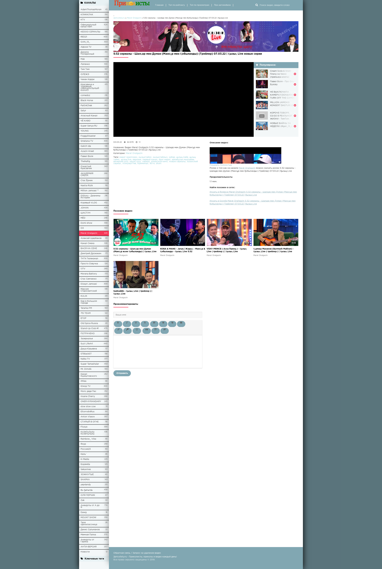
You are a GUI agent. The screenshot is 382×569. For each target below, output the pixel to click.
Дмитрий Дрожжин (91, 253)
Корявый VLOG (89, 203)
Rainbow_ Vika (88, 439)
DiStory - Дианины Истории (90, 197)
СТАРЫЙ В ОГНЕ (90, 422)
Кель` (84, 454)
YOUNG (85, 131)
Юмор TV (86, 386)
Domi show (86, 223)
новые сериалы (177, 161)
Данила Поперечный (87, 53)
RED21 (84, 37)
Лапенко (85, 64)
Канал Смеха (87, 243)
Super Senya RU (89, 126)
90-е (152, 163)
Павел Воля (87, 156)
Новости (85, 552)
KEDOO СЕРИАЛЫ (90, 32)
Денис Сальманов (90, 529)
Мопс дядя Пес (88, 391)
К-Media (85, 459)
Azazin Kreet (87, 151)
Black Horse (87, 100)
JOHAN (84, 208)
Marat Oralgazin (89, 233)
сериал (146, 161)
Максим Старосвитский (89, 290)
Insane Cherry (88, 396)
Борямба (85, 464)
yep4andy (86, 485)
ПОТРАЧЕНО (88, 333)
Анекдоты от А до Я (90, 506)
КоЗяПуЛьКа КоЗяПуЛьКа (87, 433)
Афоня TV (86, 47)
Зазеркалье (87, 339)
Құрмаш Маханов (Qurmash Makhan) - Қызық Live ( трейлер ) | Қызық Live (273, 250)
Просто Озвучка (89, 264)
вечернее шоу (120, 161)
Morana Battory (89, 274)
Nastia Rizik (87, 185)
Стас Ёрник (87, 180)
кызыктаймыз (160, 157)
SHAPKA (85, 479)
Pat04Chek (86, 105)
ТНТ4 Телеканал (89, 258)
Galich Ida (86, 146)
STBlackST (86, 354)
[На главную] (132, 5)
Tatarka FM (86, 308)
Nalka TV (85, 359)
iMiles (83, 381)
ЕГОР (83, 318)
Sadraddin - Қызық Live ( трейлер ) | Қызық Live (132, 292)
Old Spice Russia (89, 323)
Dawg (84, 512)
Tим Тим (85, 69)
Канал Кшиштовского (89, 375)
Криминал (142, 163)
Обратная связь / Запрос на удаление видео (137, 553)
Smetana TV (87, 141)
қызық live (126, 160)
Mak (83, 59)
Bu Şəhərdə (87, 490)
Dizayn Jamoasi (89, 284)
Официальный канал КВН (88, 26)
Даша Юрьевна (89, 349)
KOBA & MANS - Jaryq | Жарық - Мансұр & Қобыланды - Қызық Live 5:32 (182, 250)
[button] (118, 324)
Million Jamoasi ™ (90, 191)
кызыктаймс (145, 157)
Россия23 (86, 449)
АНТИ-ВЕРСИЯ (89, 547)
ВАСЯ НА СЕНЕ (89, 248)
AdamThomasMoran (91, 9)
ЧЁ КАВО (85, 121)
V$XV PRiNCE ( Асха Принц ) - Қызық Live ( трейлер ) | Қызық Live (227, 250)
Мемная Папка (88, 535)
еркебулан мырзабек (183, 160)
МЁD (83, 218)
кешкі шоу (135, 161)
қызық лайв (182, 157)
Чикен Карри (87, 79)
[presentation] (118, 324)
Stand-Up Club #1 (90, 328)
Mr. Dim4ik (86, 369)
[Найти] (257, 5)
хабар (172, 157)
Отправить (122, 373)
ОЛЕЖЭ (85, 74)
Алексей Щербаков (91, 238)
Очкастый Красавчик (86, 167)
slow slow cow (88, 406)
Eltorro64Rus (87, 412)
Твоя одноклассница (89, 523)
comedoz (85, 95)
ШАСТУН (85, 213)
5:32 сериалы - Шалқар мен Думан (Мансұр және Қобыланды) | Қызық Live (135, 250)
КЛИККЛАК (87, 15)
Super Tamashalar (90, 364)
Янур (83, 444)
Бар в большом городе (89, 302)
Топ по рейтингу (176, 5)
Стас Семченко (89, 279)
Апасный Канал (89, 116)
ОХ (82, 228)
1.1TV (83, 269)
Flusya (84, 427)
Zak (82, 500)
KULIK (84, 296)
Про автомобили (222, 5)
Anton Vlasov (88, 417)
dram (158, 163)
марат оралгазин (128, 157)
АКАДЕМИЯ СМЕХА (87, 174)
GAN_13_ (85, 42)
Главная (159, 5)
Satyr (83, 111)
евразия (137, 160)
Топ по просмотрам (199, 5)
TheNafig (85, 161)
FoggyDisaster (88, 136)
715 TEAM (86, 313)
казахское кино (159, 161)
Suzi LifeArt (87, 344)
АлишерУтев (129, 163)
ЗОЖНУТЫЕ (87, 474)
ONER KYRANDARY (91, 401)
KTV (83, 20)
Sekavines (86, 469)
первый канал (150, 160)
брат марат (165, 160)
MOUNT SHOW (88, 517)
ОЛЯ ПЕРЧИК (88, 495)
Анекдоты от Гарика (87, 541)
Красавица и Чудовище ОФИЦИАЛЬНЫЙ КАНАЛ (90, 87)
